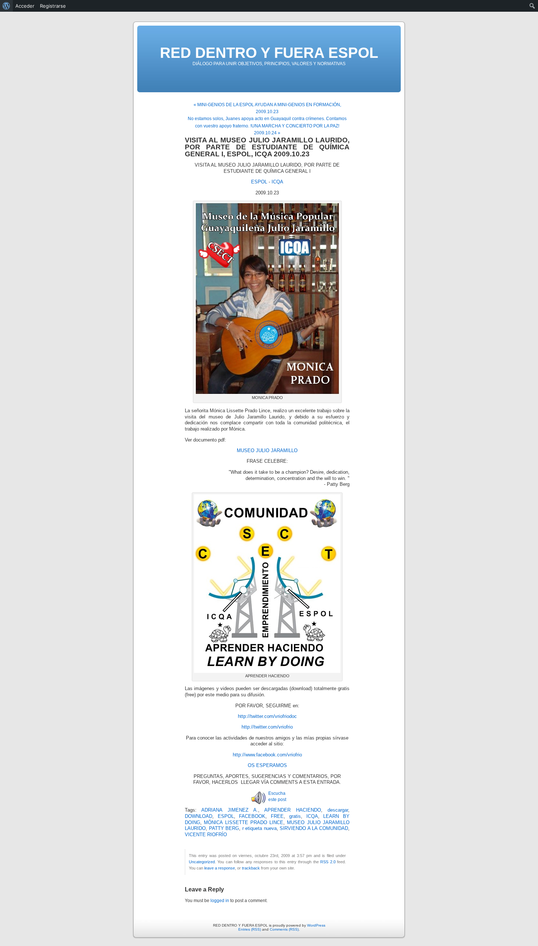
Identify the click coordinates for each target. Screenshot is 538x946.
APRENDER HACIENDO (292, 810)
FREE (277, 816)
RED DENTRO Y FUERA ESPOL (269, 53)
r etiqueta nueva (259, 828)
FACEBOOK (252, 816)
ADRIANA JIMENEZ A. (229, 810)
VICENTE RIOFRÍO (206, 834)
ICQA (277, 182)
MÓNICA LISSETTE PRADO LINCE (243, 822)
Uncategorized (202, 862)
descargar (338, 810)
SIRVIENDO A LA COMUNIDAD (314, 828)
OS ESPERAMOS (267, 765)
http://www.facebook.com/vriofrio (267, 754)
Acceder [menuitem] (24, 6)
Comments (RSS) (284, 929)
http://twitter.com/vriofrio (267, 727)
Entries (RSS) (249, 929)
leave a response (219, 868)
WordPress (316, 925)
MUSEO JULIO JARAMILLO (267, 450)
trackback (251, 868)
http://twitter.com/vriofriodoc (267, 716)
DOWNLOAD (198, 816)
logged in (219, 900)
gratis (295, 816)
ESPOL (259, 182)
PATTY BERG (224, 828)
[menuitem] (6, 6)
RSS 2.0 (327, 862)
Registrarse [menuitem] (53, 6)
